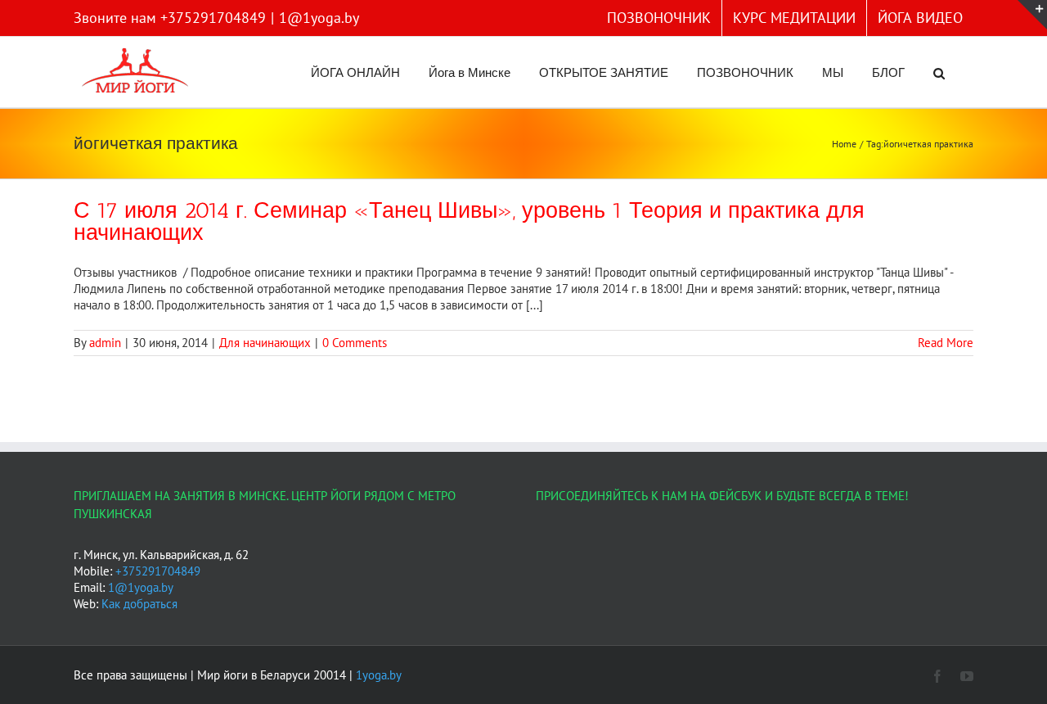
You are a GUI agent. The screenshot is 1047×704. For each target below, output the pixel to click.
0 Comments (354, 342)
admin (105, 342)
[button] (939, 72)
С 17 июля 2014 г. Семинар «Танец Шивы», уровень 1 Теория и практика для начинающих (469, 221)
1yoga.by (379, 675)
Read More (945, 342)
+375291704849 (157, 571)
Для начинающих (265, 342)
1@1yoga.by (319, 17)
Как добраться (139, 603)
